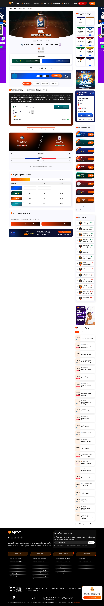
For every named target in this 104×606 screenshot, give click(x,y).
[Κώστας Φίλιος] (80, 286)
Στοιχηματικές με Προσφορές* (63, 558)
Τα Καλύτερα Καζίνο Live (84, 561)
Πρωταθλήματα (14, 567)
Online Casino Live (83, 558)
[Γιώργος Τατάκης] (80, 228)
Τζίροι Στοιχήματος (15, 576)
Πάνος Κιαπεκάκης (86, 233)
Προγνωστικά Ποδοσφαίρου (40, 558)
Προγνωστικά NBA (37, 564)
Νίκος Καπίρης (86, 297)
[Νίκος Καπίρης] (80, 298)
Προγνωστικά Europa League (40, 576)
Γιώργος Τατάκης (86, 227)
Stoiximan (83, 133)
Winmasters (83, 183)
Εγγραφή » (65, 232)
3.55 (44, 203)
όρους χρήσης (66, 545)
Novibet (82, 141)
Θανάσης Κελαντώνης (86, 245)
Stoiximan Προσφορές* (61, 564)
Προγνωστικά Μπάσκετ (38, 561)
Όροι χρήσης (11, 602)
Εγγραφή (92, 3)
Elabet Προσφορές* (60, 570)
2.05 (30, 193)
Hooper (84, 262)
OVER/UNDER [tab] (61, 179)
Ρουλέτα (80, 564)
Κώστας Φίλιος (86, 285)
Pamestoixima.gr (84, 158)
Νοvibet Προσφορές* (61, 567)
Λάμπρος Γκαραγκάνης (86, 256)
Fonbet (82, 166)
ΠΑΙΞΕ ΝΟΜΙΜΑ (57, 75)
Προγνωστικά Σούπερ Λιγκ (39, 567)
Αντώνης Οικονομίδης (86, 279)
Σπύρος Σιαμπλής (86, 239)
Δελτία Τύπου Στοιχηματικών (63, 561)
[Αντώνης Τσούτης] (80, 292)
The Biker (84, 251)
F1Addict (84, 222)
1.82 (44, 198)
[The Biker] (80, 251)
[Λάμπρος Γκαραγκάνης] (80, 257)
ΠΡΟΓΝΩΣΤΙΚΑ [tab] (27, 83)
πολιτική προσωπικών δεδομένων (80, 545)
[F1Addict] (80, 223)
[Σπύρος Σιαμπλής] (80, 240)
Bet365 (82, 174)
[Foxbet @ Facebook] (9, 537)
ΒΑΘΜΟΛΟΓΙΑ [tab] (54, 83)
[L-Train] (80, 269)
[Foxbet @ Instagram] (15, 537)
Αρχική (10, 8)
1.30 (30, 203)
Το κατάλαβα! (92, 597)
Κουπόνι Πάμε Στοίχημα (16, 561)
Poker (79, 570)
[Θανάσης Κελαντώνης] (80, 246)
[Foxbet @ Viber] (18, 537)
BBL (15, 8)
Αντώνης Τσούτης (86, 291)
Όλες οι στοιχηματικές (84, 209)
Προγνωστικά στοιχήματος (16, 558)
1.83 (44, 188)
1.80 (44, 193)
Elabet (82, 150)
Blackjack (80, 567)
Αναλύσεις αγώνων (14, 564)
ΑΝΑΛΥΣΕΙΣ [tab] (36, 83)
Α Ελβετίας (83, 108)
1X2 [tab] (20, 179)
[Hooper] (80, 263)
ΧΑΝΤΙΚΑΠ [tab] (41, 179)
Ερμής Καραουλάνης (86, 274)
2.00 (30, 198)
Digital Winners (76, 602)
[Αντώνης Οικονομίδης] (80, 280)
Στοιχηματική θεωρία (15, 573)
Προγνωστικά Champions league (41, 573)
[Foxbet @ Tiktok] (21, 537)
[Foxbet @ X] (12, 537)
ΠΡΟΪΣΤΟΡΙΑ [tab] (45, 83)
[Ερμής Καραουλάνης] (80, 275)
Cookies (98, 594)
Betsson (83, 199)
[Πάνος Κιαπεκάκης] (80, 234)
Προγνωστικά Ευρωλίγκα (39, 578)
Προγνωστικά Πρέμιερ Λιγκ (39, 570)
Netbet (82, 191)
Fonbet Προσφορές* (60, 573)
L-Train (84, 268)
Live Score (12, 570)
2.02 (30, 188)
